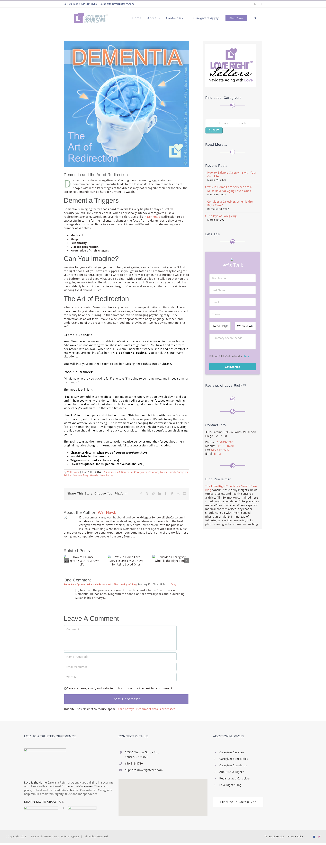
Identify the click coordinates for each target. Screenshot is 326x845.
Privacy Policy (295, 836)
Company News (157, 472)
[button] (255, 17)
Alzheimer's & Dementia (118, 472)
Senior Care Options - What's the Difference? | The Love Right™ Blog (100, 584)
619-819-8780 (224, 442)
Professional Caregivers (78, 786)
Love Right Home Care (39, 782)
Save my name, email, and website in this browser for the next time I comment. (120, 688)
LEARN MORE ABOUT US (44, 801)
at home (72, 790)
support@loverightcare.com (117, 3)
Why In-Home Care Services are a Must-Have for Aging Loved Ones (229, 189)
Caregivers (140, 472)
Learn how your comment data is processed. (146, 709)
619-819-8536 (220, 450)
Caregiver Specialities (233, 759)
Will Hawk (73, 472)
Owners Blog (80, 475)
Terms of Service (274, 836)
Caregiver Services (231, 752)
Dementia (153, 217)
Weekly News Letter (101, 475)
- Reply (172, 584)
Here (246, 356)
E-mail (218, 453)
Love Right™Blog (230, 785)
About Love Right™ (231, 772)
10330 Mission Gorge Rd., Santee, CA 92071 (142, 754)
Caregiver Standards (233, 765)
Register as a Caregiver (234, 778)
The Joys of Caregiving (222, 216)
